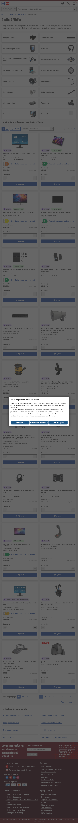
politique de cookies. (49, 416)
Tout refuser (20, 423)
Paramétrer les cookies (39, 423)
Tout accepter (58, 423)
